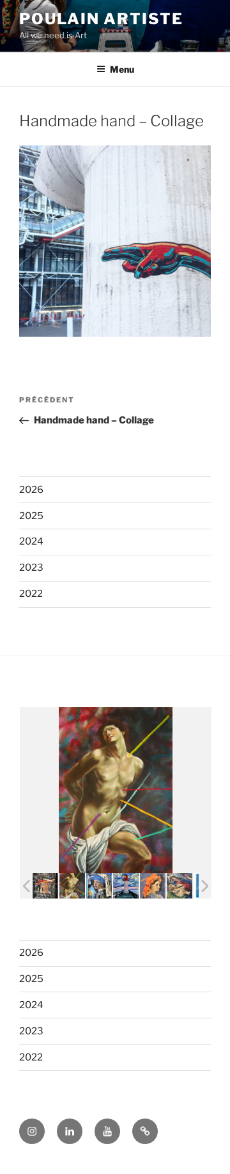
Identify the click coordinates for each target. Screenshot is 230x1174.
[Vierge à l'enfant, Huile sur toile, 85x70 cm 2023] (179, 886)
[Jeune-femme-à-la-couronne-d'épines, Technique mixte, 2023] (45, 886)
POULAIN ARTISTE (101, 19)
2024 (31, 541)
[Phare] (126, 885)
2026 (31, 489)
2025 (31, 516)
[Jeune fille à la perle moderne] (99, 885)
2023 (31, 567)
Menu (122, 69)
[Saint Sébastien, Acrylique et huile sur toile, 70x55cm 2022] (72, 885)
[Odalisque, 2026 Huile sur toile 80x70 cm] (152, 886)
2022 (31, 593)
